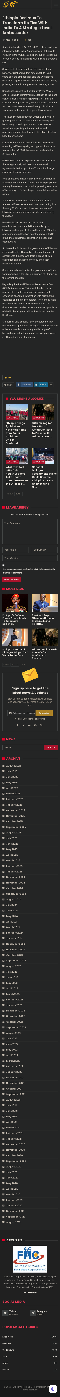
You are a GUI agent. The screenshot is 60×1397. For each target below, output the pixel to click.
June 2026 (12, 777)
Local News (12, 418)
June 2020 (12, 1177)
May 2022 (12, 1049)
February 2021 (14, 1133)
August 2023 (13, 966)
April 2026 (12, 788)
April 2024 (12, 921)
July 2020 (11, 1172)
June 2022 (12, 1044)
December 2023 (15, 944)
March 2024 (13, 927)
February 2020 (14, 1200)
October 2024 (14, 888)
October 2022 (14, 1021)
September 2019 (15, 1216)
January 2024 (14, 938)
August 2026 (13, 765)
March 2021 (13, 1127)
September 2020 (16, 1161)
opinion (5, 1369)
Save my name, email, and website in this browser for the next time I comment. (29, 571)
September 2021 (15, 1094)
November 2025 (15, 816)
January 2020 (14, 1205)
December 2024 (15, 877)
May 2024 (12, 916)
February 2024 (14, 932)
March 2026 (13, 793)
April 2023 (12, 988)
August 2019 (13, 1222)
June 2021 (12, 1111)
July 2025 (11, 838)
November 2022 (15, 1016)
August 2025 (13, 832)
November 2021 (15, 1083)
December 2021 (15, 1077)
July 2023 (11, 971)
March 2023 (13, 994)
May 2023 (12, 983)
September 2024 (16, 894)
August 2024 (13, 899)
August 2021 (13, 1099)
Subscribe (44, 713)
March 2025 (13, 860)
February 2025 (14, 866)
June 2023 (12, 977)
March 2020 (13, 1194)
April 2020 (12, 1188)
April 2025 (12, 854)
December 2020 (15, 1144)
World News (8, 1350)
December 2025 (15, 810)
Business (6, 1343)
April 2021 (11, 1122)
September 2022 (16, 1027)
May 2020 (12, 1183)
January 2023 (14, 1005)
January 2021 (14, 1138)
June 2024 (12, 910)
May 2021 (11, 1116)
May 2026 (12, 782)
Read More (30, 1292)
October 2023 (14, 955)
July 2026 (11, 771)
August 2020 (13, 1166)
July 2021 (11, 1105)
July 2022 (11, 1038)
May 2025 (12, 849)
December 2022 (15, 1010)
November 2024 (15, 882)
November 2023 (15, 949)
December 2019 (15, 1211)
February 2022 (14, 1066)
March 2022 (13, 1061)
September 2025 (16, 827)
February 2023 (14, 999)
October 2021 (14, 1088)
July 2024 (11, 905)
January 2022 (14, 1072)
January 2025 (14, 871)
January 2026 (14, 804)
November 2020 (15, 1149)
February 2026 (14, 799)
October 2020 (14, 1155)
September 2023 (16, 960)
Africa (5, 1363)
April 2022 (12, 1055)
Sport (5, 1356)
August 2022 (13, 1033)
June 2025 (12, 843)
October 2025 (14, 821)
